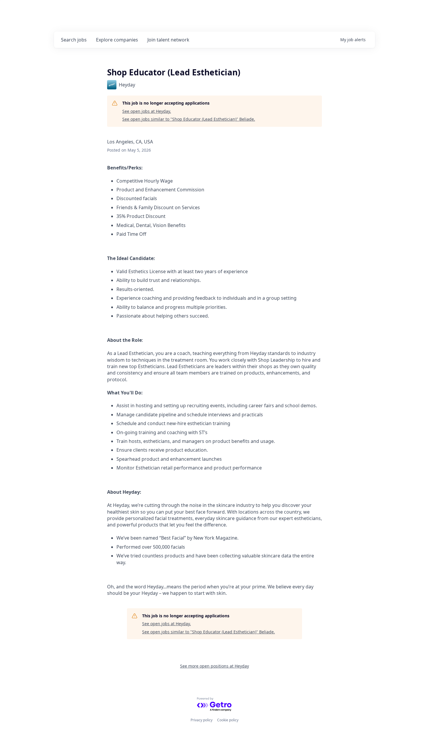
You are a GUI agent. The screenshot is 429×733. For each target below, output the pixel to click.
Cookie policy (227, 720)
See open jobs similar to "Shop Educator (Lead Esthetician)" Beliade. (188, 119)
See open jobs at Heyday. (146, 111)
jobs (74, 40)
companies (117, 40)
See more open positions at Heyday (214, 666)
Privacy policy (201, 720)
